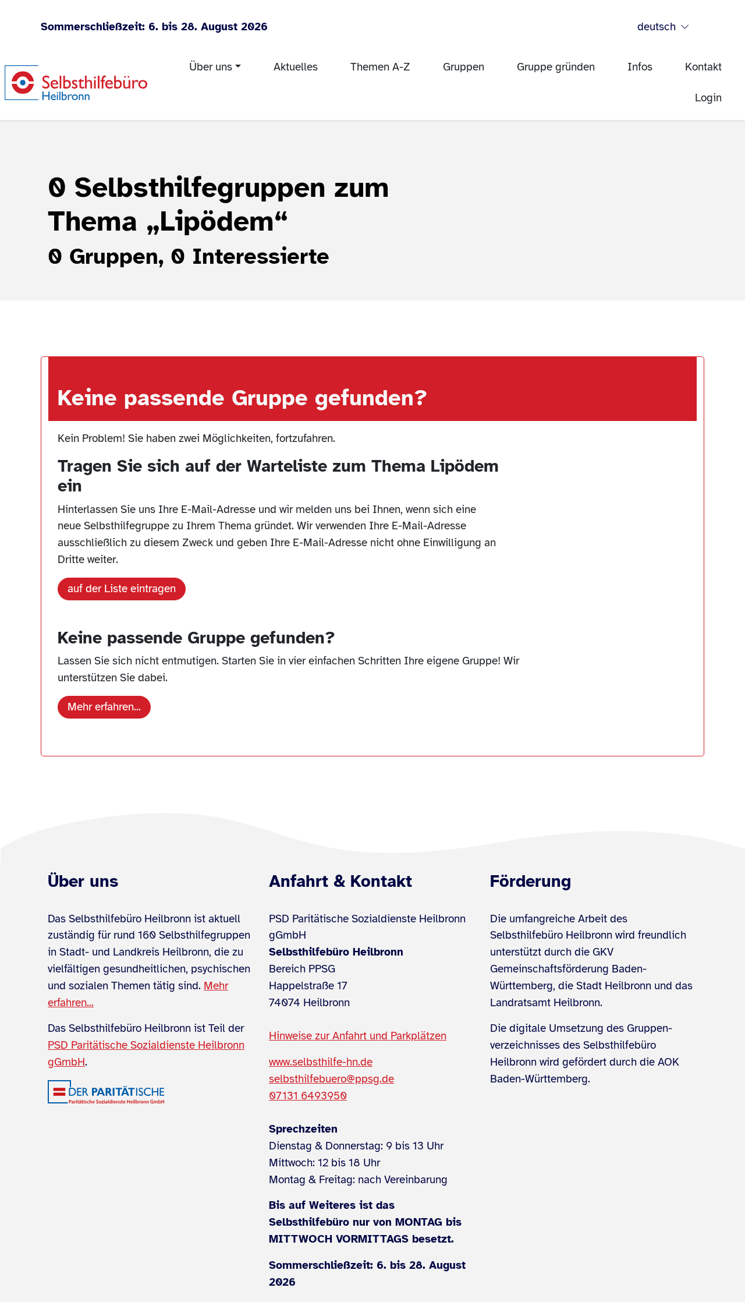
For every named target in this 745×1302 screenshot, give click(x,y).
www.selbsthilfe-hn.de (320, 1062)
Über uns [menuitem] (210, 67)
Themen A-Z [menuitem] (380, 67)
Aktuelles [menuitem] (296, 67)
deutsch (656, 27)
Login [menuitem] (708, 98)
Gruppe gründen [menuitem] (556, 67)
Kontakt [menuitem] (703, 67)
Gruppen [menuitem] (463, 67)
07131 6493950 (308, 1096)
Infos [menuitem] (639, 67)
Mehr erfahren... (104, 707)
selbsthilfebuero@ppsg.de (331, 1079)
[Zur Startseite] (76, 82)
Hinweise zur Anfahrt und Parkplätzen (357, 1036)
